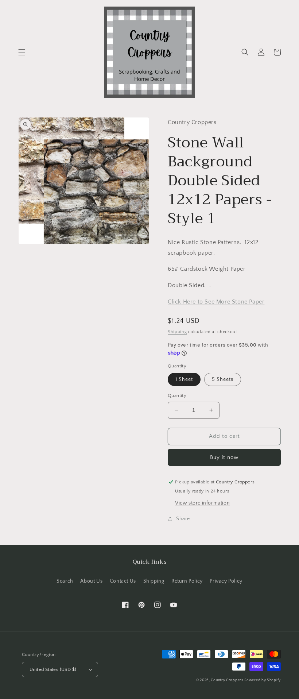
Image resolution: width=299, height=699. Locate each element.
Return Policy (187, 581)
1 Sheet (184, 379)
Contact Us (123, 581)
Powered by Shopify (262, 680)
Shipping (177, 331)
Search (65, 581)
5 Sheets (222, 379)
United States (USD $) (53, 669)
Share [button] (183, 519)
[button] (22, 52)
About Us (91, 581)
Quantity (177, 395)
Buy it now (224, 457)
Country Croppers (227, 680)
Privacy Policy (226, 581)
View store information (202, 503)
